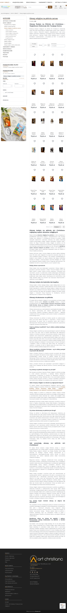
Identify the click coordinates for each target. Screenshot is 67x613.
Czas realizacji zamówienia (11, 583)
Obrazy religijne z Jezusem (11, 31)
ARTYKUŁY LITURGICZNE (9, 21)
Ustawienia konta (9, 570)
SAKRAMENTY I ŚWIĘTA (9, 46)
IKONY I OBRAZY (14, 13)
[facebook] (30, 572)
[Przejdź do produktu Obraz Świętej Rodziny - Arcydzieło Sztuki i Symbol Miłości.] (61, 207)
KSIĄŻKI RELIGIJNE (7, 50)
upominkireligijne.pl (5, 13)
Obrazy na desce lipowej (9, 26)
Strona (40, 45)
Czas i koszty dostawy (10, 581)
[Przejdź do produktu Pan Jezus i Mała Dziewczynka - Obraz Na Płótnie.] (43, 178)
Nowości (5, 54)
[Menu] (65, 604)
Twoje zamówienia (9, 568)
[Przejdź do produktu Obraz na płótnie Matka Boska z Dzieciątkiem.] (43, 63)
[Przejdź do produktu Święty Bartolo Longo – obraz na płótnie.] (33, 92)
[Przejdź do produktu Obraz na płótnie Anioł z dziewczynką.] (52, 92)
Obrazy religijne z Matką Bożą (11, 33)
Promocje (5, 56)
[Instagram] (34, 572)
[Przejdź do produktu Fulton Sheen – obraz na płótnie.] (33, 63)
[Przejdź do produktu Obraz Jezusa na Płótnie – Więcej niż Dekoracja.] (61, 149)
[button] (50, 7)
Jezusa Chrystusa (41, 388)
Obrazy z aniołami (9, 29)
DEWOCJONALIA (7, 48)
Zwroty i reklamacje (9, 556)
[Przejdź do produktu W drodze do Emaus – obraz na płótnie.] (61, 63)
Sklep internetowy (33, 611)
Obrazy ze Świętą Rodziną (10, 34)
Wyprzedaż (6, 52)
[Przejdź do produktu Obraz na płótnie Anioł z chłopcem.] (61, 92)
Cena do (16, 83)
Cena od (5, 83)
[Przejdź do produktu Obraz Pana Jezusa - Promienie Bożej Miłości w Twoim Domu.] (33, 178)
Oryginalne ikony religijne (10, 24)
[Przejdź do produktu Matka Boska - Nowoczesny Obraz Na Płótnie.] (33, 207)
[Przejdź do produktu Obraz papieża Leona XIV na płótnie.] (43, 121)
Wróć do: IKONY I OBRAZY (10, 73)
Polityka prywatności (9, 589)
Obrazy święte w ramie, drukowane (12, 45)
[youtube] (37, 572)
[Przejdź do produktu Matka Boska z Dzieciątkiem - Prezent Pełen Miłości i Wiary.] (52, 207)
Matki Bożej (51, 388)
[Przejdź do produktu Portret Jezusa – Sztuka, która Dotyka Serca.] (52, 149)
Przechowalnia (8, 572)
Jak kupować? (8, 595)
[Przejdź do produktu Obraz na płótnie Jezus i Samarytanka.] (43, 92)
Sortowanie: (54, 43)
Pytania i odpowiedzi (9, 558)
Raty (6, 562)
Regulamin (7, 560)
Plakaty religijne (7, 41)
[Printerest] (32, 572)
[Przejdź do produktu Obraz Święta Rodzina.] (52, 121)
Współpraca (7, 591)
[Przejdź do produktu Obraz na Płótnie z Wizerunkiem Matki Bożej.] (33, 149)
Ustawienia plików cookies (11, 593)
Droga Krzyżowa (9, 38)
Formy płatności (8, 579)
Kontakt (7, 602)
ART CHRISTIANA (9, 92)
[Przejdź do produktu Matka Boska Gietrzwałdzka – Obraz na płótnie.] (52, 63)
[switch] (62, 607)
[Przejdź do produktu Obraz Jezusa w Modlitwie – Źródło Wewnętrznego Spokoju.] (43, 149)
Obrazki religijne (7, 43)
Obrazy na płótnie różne (10, 36)
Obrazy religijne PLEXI (9, 39)
